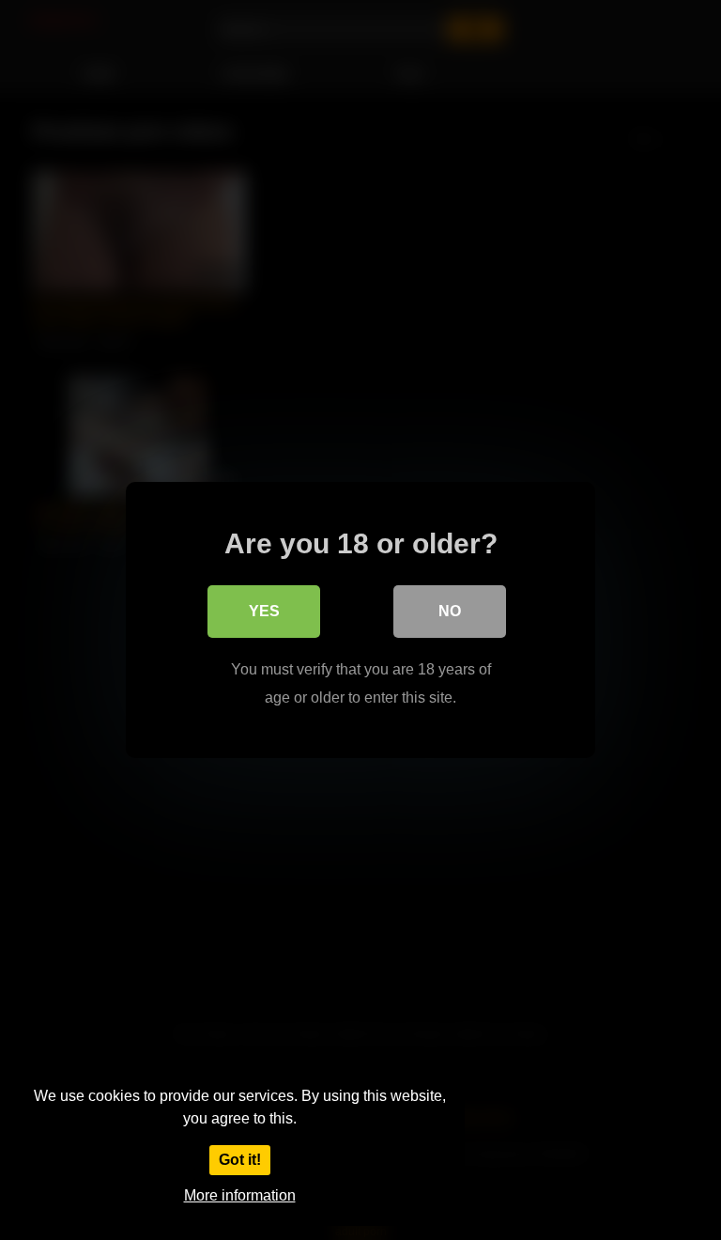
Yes (264, 611)
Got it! (240, 1160)
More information (240, 1195)
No (449, 611)
